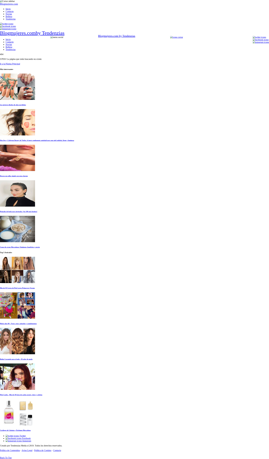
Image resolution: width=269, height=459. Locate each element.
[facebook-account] (8, 26)
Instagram (26, 441)
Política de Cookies (42, 450)
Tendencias (11, 19)
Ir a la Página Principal (10, 64)
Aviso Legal (27, 450)
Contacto (10, 11)
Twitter (22, 436)
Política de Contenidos (10, 450)
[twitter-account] (6, 24)
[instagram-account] (8, 29)
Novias (9, 14)
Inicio (8, 9)
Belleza (9, 16)
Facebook (26, 438)
